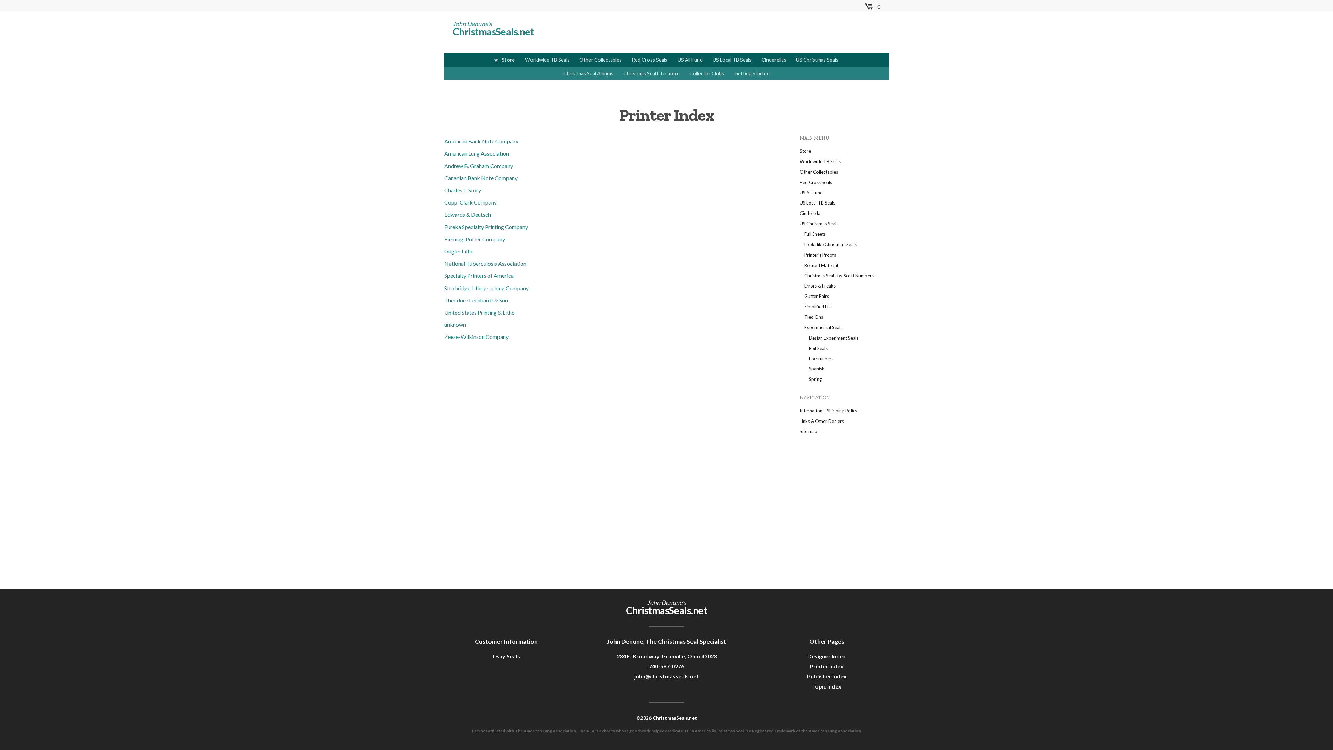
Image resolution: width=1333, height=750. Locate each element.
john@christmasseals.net (666, 676)
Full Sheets (815, 234)
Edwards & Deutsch (467, 214)
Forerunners (821, 358)
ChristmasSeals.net (493, 31)
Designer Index (826, 656)
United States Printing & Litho (479, 312)
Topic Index (826, 686)
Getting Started (752, 73)
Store (508, 60)
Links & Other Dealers (822, 421)
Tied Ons (813, 317)
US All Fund (690, 60)
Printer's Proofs (820, 255)
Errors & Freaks (820, 286)
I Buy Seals (506, 656)
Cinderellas (774, 60)
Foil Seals (818, 348)
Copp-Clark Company (470, 202)
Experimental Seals (823, 327)
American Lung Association (476, 153)
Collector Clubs (706, 73)
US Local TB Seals (732, 60)
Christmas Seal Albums (588, 73)
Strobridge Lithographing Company (486, 288)
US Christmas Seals (817, 60)
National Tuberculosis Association (485, 263)
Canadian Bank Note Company (481, 178)
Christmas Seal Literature (651, 73)
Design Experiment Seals (833, 338)
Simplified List (818, 306)
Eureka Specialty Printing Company (486, 227)
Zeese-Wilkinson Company (476, 336)
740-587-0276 (666, 666)
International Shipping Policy (828, 411)
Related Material (821, 265)
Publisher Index (827, 676)
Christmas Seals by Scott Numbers (839, 275)
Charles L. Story (462, 190)
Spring (815, 379)
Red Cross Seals (650, 60)
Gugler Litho (459, 251)
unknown (455, 324)
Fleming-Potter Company (474, 239)
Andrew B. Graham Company (478, 165)
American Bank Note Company (481, 141)
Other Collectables (600, 60)
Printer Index (827, 666)
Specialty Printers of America (479, 275)
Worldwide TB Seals (547, 60)
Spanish (816, 369)
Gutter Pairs (816, 296)
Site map (809, 431)
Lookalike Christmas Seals (830, 244)
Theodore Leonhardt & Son (476, 300)
